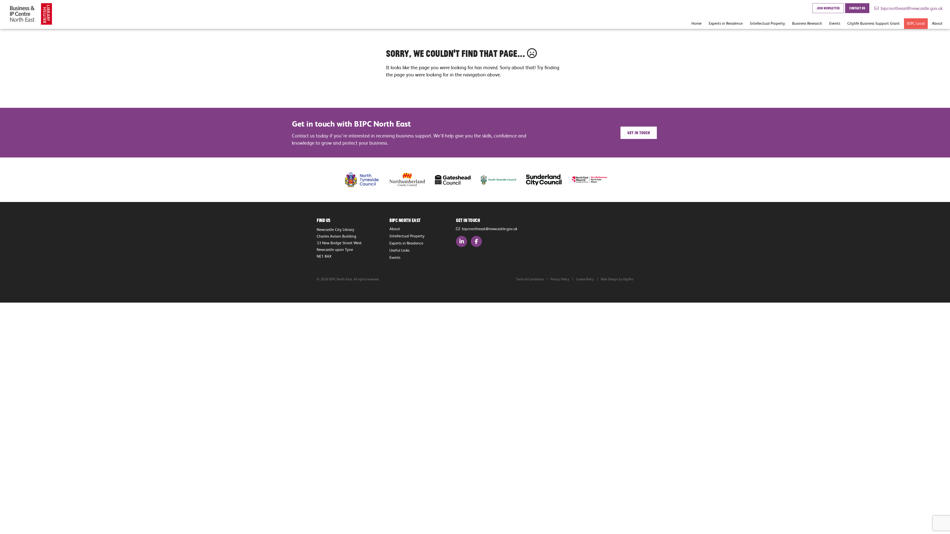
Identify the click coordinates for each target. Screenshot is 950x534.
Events (834, 23)
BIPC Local (916, 23)
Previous (328, 180)
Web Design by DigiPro (617, 279)
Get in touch (638, 132)
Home (696, 23)
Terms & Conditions (530, 279)
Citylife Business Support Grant (873, 23)
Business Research (807, 23)
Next (622, 180)
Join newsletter (828, 8)
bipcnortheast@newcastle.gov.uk (911, 8)
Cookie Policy (585, 279)
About (937, 23)
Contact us (857, 8)
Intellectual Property (767, 23)
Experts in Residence (726, 23)
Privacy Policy (559, 279)
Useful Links (399, 250)
